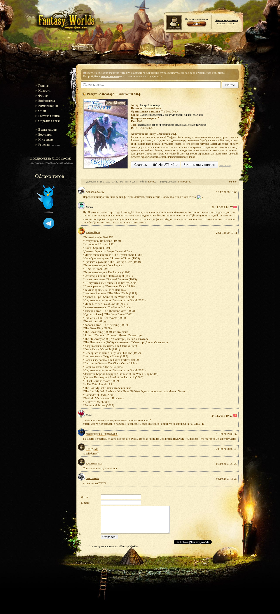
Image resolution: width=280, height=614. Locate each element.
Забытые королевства (152, 114)
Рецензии (44, 144)
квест (162, 124)
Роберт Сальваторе (150, 105)
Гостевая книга (49, 116)
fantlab (151, 181)
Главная (43, 85)
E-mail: (85, 502)
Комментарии (48, 105)
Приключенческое (196, 124)
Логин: (85, 497)
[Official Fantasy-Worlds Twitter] (46, 212)
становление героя (148, 124)
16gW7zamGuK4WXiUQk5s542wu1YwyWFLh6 (51, 163)
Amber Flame (93, 232)
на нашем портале (226, 21)
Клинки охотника (193, 114)
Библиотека (46, 100)
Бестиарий (45, 134)
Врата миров (47, 129)
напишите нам (110, 76)
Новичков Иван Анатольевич (102, 433)
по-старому (225, 165)
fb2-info (232, 181)
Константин (92, 478)
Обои (42, 110)
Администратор (94, 463)
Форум (43, 95)
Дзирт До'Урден (173, 114)
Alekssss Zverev (95, 192)
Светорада (92, 448)
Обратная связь (49, 121)
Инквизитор (184, 181)
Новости (44, 90)
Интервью (45, 139)
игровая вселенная (175, 124)
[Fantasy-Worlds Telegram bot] (48, 227)
